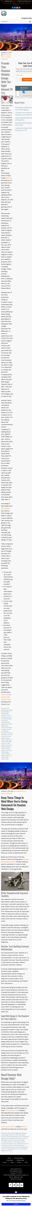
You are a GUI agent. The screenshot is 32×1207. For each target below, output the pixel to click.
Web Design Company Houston (6, 738)
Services (5, 1162)
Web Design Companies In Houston (9, 1140)
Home (9, 1158)
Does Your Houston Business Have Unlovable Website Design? (15, 38)
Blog (12, 1162)
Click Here (16, 1204)
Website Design (5, 710)
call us (24, 1127)
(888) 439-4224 (8, 1)
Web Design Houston (11, 1143)
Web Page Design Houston (12, 1147)
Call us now (5, 694)
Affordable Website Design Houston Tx (5, 713)
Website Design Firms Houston (14, 1149)
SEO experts (5, 508)
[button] (15, 1198)
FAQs (26, 1162)
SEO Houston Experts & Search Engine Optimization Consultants (3, 13)
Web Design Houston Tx (23, 1143)
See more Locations (16, 1179)
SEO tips (9, 178)
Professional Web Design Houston (14, 1136)
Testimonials (9, 1160)
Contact (19, 1162)
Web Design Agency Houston (6, 725)
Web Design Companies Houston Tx (6, 729)
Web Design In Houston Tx (7, 1145)
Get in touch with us (8, 1127)
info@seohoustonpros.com (24, 1)
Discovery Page (19, 1158)
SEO (8, 708)
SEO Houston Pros (11, 1110)
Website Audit (20, 1160)
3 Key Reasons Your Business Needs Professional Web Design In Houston (15, 776)
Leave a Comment (6, 793)
